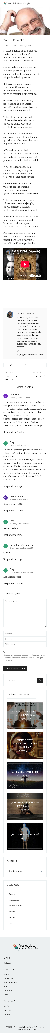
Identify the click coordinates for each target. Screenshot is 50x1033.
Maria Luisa (16, 496)
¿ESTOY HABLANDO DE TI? (25, 834)
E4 (35, 1030)
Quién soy (7, 963)
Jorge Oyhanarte (25, 313)
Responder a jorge (12, 559)
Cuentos (12, 894)
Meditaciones (14, 900)
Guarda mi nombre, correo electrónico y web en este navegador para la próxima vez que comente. (24, 658)
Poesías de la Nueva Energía (24, 1027)
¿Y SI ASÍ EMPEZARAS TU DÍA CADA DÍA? (25, 774)
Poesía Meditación (16, 906)
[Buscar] (40, 680)
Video (28, 45)
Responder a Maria (13, 510)
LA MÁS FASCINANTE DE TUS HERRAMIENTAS (25, 713)
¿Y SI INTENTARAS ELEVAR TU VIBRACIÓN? (25, 804)
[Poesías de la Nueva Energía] (17, 3)
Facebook (7, 1010)
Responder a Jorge (13, 486)
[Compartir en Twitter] (11, 365)
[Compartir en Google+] (39, 365)
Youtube (6, 1006)
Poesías (21, 45)
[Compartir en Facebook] (25, 365)
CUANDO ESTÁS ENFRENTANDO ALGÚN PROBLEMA (25, 743)
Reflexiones (13, 917)
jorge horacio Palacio (21, 545)
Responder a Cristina (14, 432)
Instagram (7, 1014)
